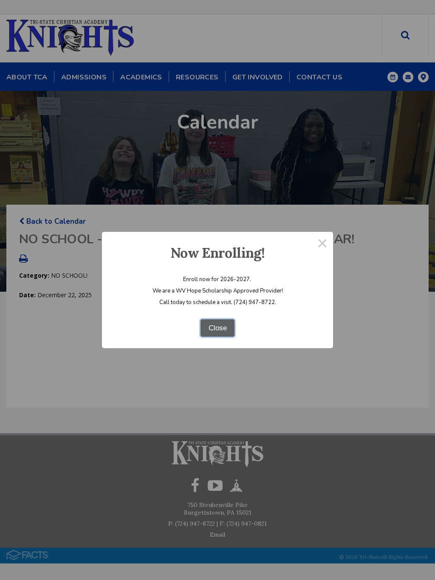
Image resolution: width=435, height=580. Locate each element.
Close (218, 328)
